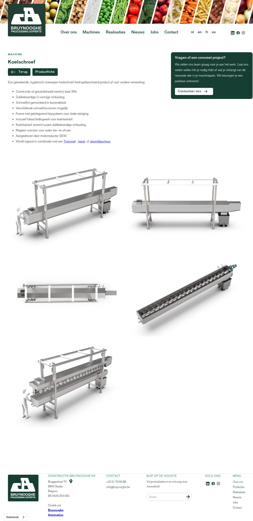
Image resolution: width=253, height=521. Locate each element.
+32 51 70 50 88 (116, 482)
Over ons (238, 482)
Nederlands (12, 517)
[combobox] (15, 517)
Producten (239, 487)
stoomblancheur (100, 141)
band (81, 141)
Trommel (69, 141)
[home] (26, 27)
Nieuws (237, 497)
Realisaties (239, 492)
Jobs (235, 502)
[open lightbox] (67, 202)
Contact (237, 507)
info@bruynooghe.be (118, 487)
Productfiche (45, 72)
